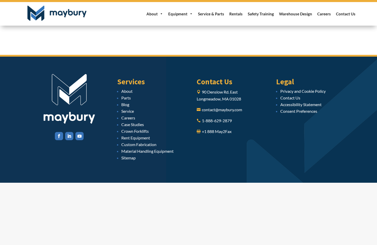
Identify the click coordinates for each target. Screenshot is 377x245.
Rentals (236, 14)
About (152, 14)
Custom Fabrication (138, 144)
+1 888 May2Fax (217, 131)
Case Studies (132, 124)
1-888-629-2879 (217, 120)
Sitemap (128, 157)
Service (127, 111)
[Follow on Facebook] (59, 136)
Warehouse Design (295, 14)
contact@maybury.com (222, 109)
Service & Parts (211, 14)
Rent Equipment (135, 137)
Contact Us (345, 14)
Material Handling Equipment (147, 151)
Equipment (177, 14)
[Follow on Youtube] (79, 136)
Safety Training (261, 14)
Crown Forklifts (135, 131)
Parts (126, 97)
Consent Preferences (298, 111)
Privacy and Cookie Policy (303, 91)
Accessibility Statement (301, 104)
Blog (125, 104)
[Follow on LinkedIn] (69, 136)
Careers (324, 14)
